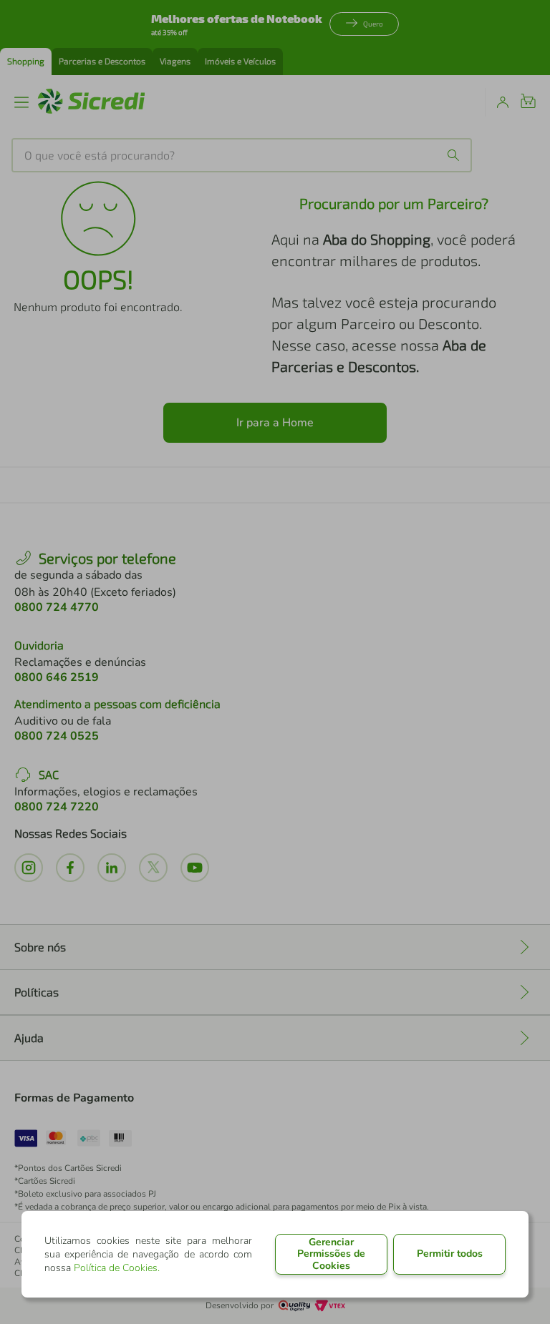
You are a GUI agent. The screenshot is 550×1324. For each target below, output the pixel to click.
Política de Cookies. (117, 1268)
